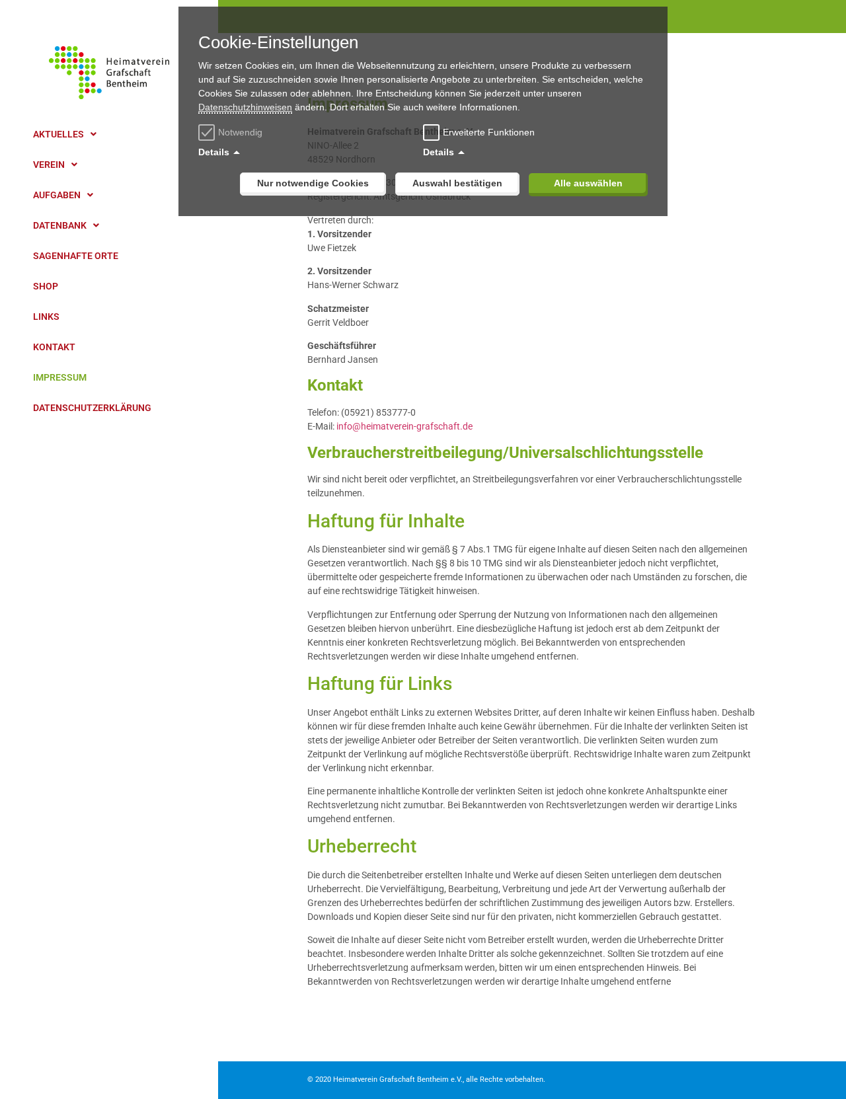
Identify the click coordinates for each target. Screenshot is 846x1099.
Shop (45, 286)
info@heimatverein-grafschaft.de (404, 426)
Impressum (60, 377)
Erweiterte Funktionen (489, 132)
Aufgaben (57, 195)
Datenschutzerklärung (92, 407)
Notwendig (240, 132)
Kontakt (54, 347)
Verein (49, 164)
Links (46, 316)
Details (213, 152)
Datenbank (60, 225)
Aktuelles (58, 134)
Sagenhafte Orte (75, 255)
